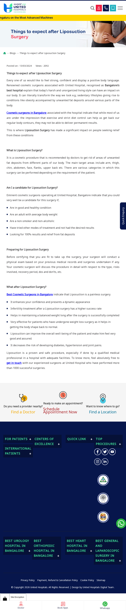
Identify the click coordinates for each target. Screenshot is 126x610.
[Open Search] (92, 8)
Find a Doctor (23, 408)
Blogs (13, 53)
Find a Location (103, 408)
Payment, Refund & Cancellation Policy (57, 580)
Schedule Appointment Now (63, 407)
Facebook (97, 451)
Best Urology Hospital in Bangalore (17, 546)
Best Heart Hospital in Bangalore (77, 546)
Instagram (97, 461)
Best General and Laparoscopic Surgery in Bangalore (107, 550)
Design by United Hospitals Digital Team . (93, 587)
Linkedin (105, 461)
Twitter (105, 451)
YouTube (112, 451)
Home (6, 53)
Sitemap (101, 580)
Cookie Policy (87, 580)
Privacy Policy (28, 580)
